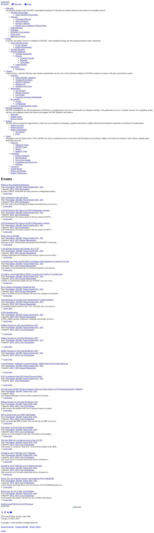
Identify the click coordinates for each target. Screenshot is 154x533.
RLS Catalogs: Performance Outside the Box (18, 287)
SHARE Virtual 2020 (24, 391)
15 (25, 504)
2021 (41, 187)
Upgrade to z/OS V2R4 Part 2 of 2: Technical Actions (21, 466)
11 (17, 504)
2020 (35, 391)
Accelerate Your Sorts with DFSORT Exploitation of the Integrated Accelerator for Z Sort (35, 261)
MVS (12, 189)
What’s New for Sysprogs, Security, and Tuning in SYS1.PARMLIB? (27, 478)
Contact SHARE (21, 527)
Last (31, 504)
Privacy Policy (35, 527)
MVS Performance (22, 189)
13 (21, 504)
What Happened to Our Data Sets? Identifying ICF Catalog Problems (27, 300)
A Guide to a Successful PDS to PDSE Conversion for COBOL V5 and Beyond (31, 274)
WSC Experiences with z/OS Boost (14, 198)
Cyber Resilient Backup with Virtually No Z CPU (20, 249)
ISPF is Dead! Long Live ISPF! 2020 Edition (18, 415)
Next (28, 504)
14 (23, 504)
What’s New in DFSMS (10, 236)
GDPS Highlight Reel (9, 312)
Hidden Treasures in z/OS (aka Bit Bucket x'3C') (19, 402)
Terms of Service (7, 527)
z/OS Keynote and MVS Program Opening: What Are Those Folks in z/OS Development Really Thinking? (42, 389)
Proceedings (10, 187)
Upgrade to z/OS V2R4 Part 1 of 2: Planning (18, 453)
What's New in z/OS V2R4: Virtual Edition (17, 491)
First (2, 504)
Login (28, 4)
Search (6, 4)
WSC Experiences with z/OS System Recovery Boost (21, 376)
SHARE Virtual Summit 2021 (27, 187)
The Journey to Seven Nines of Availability (17, 427)
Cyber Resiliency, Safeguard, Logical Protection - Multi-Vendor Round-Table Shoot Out (34, 364)
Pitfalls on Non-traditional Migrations (15, 185)
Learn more (7, 193)
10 (16, 504)
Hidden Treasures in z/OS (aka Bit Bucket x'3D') (19, 325)
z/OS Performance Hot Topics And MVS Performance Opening (25, 210)
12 (19, 504)
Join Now (18, 4)
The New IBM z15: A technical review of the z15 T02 (21, 440)
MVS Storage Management (25, 240)
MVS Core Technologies (24, 330)
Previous (7, 504)
